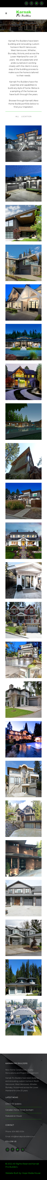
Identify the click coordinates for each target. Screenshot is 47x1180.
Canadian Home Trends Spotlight (19, 1110)
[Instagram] (26, 3)
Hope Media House (31, 1173)
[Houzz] (42, 3)
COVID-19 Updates (13, 1104)
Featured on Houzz (13, 1116)
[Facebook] (31, 3)
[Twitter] (36, 3)
